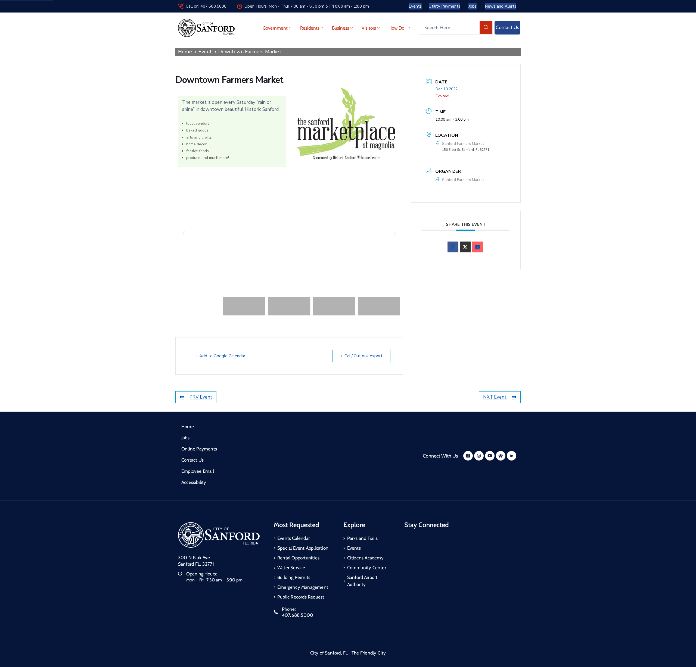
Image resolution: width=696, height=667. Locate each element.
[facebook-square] (468, 456)
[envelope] (477, 247)
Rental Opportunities (298, 557)
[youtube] (490, 456)
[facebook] (453, 247)
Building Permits (293, 577)
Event (205, 51)
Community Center (366, 567)
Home (185, 51)
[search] (486, 28)
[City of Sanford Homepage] (219, 535)
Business (340, 28)
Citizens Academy (365, 557)
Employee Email (197, 471)
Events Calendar (293, 538)
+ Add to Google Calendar (220, 356)
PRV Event (200, 397)
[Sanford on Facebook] (346, 124)
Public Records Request (300, 597)
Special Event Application (302, 548)
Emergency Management (302, 587)
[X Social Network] (465, 247)
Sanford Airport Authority (362, 581)
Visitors (369, 28)
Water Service (291, 567)
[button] (183, 233)
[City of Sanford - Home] (206, 28)
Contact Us (192, 460)
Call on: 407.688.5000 (206, 6)
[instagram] (479, 456)
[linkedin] (511, 456)
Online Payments (199, 449)
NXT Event (495, 397)
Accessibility (193, 482)
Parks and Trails (362, 538)
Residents (309, 28)
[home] (500, 456)
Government (275, 28)
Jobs (185, 437)
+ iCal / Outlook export (361, 356)
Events (354, 548)
